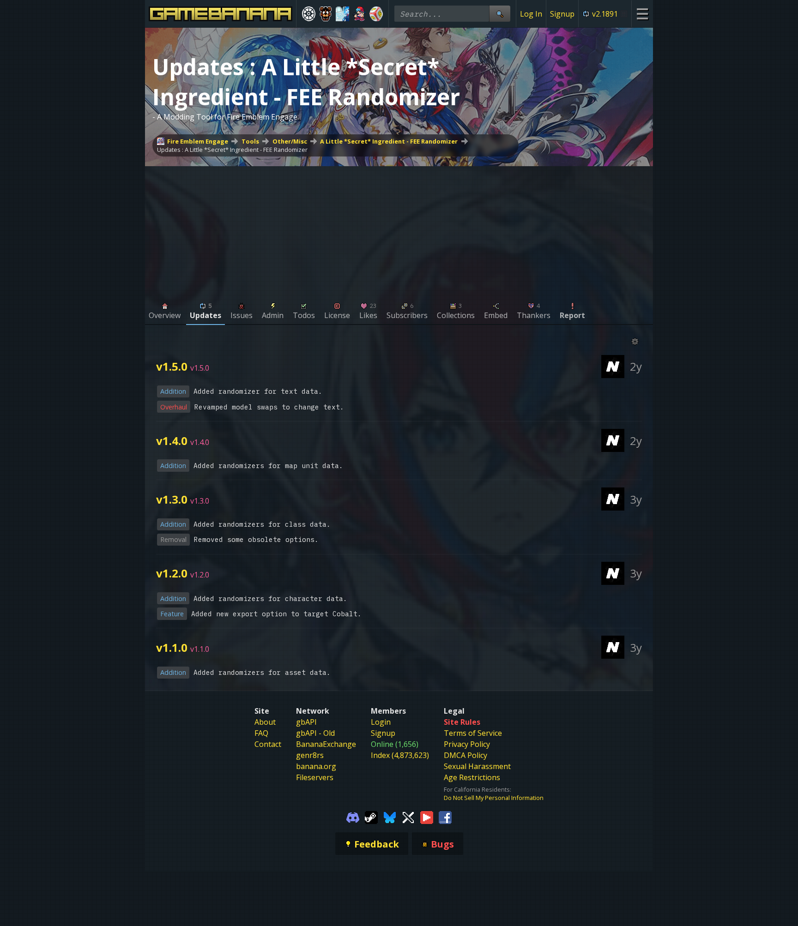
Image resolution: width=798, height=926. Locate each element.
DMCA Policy (465, 755)
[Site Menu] (642, 13)
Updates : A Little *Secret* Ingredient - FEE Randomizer (232, 149)
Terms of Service (473, 733)
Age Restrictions (472, 777)
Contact (267, 744)
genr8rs (310, 755)
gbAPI (306, 722)
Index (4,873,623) (400, 755)
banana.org (316, 766)
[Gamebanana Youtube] (426, 817)
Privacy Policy (467, 744)
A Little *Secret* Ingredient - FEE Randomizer (389, 141)
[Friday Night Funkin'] (359, 14)
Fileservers (314, 777)
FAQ (261, 733)
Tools (250, 141)
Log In (531, 14)
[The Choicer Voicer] (342, 14)
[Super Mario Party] (376, 14)
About (265, 722)
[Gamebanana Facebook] (445, 817)
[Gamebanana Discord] (352, 817)
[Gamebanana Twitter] (408, 817)
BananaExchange (326, 744)
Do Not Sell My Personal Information (494, 798)
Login (381, 722)
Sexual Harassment (477, 766)
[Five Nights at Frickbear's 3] (325, 14)
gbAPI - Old (315, 733)
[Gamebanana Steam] (371, 817)
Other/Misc (289, 141)
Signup (562, 14)
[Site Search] (499, 14)
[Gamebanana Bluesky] (389, 817)
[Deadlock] (308, 14)
